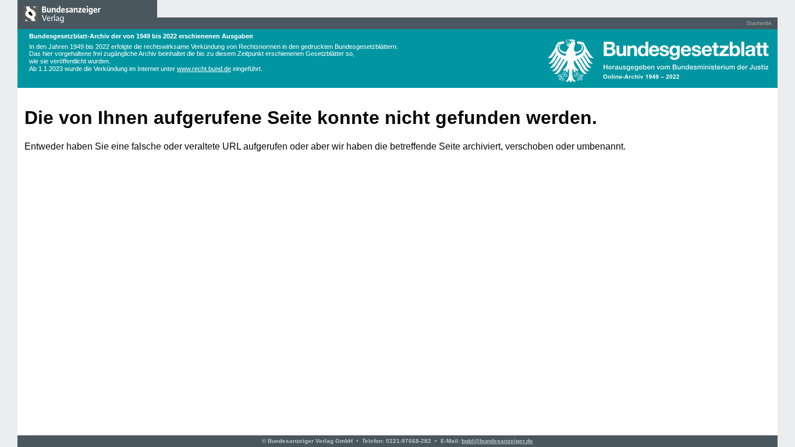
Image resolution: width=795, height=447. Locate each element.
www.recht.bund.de (204, 68)
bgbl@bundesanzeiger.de (497, 441)
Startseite (759, 23)
